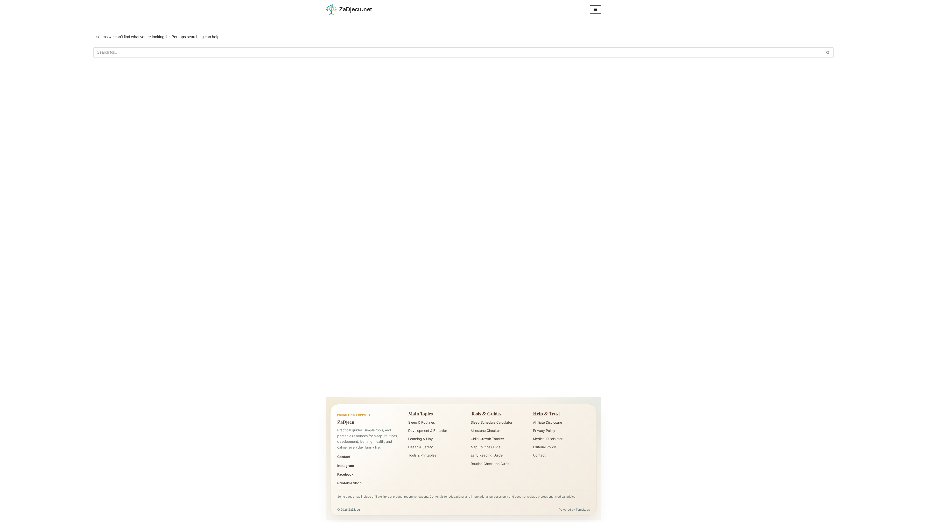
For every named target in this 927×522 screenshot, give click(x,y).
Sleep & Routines (421, 422)
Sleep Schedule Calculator (491, 422)
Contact (343, 457)
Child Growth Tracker (487, 439)
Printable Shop (349, 483)
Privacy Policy (544, 430)
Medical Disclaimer (547, 439)
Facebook (345, 474)
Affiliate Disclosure (547, 422)
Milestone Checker (485, 430)
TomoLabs (583, 509)
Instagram (345, 466)
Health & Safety (420, 447)
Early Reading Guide (487, 455)
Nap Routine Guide (485, 447)
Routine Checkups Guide (490, 464)
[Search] (828, 52)
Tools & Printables (422, 455)
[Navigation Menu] (595, 9)
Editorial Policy (544, 447)
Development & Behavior (427, 430)
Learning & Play (420, 439)
